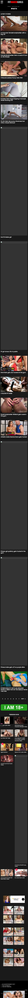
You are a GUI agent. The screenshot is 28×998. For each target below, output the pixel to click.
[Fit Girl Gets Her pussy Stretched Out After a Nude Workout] (14, 112)
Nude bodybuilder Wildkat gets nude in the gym (13, 415)
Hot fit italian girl (6, 237)
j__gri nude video (5, 725)
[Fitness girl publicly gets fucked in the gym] (14, 495)
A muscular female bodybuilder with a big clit (13, 33)
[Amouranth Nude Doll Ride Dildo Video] (7, 872)
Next (22, 698)
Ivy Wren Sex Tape (5, 738)
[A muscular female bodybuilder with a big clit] (14, 23)
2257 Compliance (6, 985)
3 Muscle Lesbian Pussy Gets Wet (12, 78)
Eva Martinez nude (20, 878)
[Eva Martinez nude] (21, 872)
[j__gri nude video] (7, 720)
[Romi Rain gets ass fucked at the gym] (14, 363)
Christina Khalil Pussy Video (20, 865)
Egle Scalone (4, 752)
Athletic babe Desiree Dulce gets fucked (14, 437)
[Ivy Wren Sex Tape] (7, 733)
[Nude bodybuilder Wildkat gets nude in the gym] (14, 405)
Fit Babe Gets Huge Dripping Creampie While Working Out (13, 99)
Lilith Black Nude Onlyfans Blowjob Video (21, 726)
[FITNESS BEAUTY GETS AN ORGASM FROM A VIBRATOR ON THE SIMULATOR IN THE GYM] (14, 679)
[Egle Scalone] (7, 747)
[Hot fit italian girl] (14, 181)
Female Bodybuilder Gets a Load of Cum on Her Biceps (14, 56)
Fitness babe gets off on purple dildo (13, 667)
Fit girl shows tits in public (9, 352)
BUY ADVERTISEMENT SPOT (8, 984)
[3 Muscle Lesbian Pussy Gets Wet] (14, 68)
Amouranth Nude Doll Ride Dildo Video (6, 878)
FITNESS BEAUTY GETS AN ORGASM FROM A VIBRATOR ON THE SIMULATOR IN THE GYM (14, 689)
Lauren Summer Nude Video (6, 764)
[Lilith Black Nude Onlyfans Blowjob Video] (21, 720)
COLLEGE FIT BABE (6, 393)
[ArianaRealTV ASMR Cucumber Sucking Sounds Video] (21, 733)
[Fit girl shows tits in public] (14, 295)
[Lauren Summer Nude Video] (7, 758)
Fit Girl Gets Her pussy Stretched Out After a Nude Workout (13, 122)
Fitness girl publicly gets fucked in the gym (13, 552)
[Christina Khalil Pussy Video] (21, 809)
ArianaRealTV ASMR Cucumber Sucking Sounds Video (20, 739)
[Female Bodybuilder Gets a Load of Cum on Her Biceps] (14, 46)
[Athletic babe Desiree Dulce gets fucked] (14, 427)
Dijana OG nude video (20, 752)
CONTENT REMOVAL (6, 986)
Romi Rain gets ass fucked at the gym (13, 373)
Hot (2, 744)
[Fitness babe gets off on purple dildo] (14, 611)
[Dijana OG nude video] (21, 747)
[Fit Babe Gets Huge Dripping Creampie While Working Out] (14, 89)
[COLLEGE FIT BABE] (14, 384)
